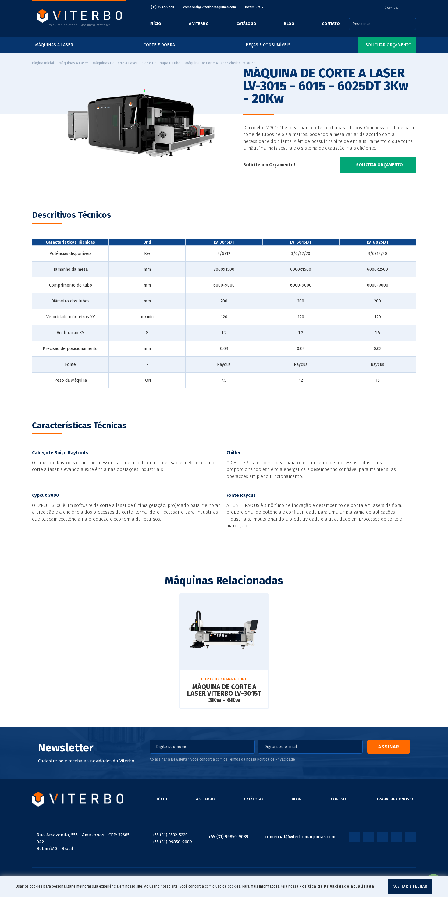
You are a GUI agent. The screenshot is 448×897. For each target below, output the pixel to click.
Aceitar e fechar (410, 886)
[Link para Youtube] (408, 7)
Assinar (388, 747)
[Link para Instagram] (405, 7)
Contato (339, 799)
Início (161, 799)
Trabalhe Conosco (395, 799)
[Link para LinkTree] (414, 7)
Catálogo (253, 799)
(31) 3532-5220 (162, 7)
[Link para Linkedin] (411, 7)
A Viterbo (205, 799)
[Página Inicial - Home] (79, 15)
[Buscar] (412, 23)
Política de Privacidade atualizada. (337, 886)
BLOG (296, 799)
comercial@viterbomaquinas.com (209, 7)
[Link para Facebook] (402, 7)
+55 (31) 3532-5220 (170, 835)
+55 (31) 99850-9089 (172, 842)
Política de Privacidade (276, 759)
